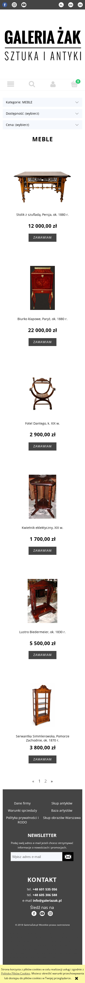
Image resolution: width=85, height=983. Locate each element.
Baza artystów (61, 810)
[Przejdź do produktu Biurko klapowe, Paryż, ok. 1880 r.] (42, 288)
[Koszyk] (74, 83)
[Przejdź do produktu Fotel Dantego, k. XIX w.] (42, 393)
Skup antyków (61, 803)
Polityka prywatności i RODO (22, 820)
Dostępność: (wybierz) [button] (22, 113)
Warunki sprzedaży (22, 810)
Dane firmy (22, 803)
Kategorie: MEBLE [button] (19, 102)
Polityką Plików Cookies (15, 973)
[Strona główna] (42, 42)
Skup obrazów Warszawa (62, 818)
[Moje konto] (53, 84)
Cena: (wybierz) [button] (17, 125)
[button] (10, 84)
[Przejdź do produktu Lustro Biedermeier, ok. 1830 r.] (42, 601)
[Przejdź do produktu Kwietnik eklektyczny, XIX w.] (42, 497)
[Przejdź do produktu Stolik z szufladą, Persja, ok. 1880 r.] (42, 184)
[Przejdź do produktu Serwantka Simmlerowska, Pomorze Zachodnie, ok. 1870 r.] (42, 705)
